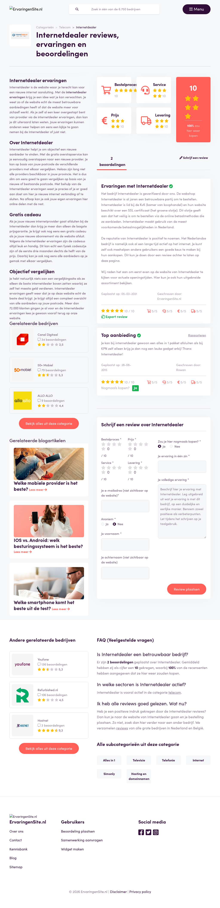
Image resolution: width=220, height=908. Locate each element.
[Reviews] (25, 9)
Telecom (65, 27)
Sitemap (16, 866)
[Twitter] (148, 831)
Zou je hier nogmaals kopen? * (179, 441)
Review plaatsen (187, 589)
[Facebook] (141, 831)
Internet (198, 760)
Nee (120, 524)
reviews (122, 727)
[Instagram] (156, 831)
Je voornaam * (111, 533)
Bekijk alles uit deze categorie (49, 423)
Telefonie (168, 760)
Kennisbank (18, 849)
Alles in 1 (109, 760)
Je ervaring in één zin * (174, 456)
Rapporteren (197, 335)
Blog (13, 857)
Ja (107, 524)
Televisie (139, 760)
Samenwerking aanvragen (82, 839)
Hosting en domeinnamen (139, 776)
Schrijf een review (195, 157)
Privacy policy (140, 891)
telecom (174, 692)
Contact (15, 839)
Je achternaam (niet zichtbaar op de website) (124, 559)
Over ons (16, 831)
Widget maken (72, 849)
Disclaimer (118, 891)
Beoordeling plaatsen (78, 831)
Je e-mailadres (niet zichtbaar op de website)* (124, 492)
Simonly (109, 773)
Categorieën (45, 27)
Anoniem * (108, 519)
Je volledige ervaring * (173, 479)
